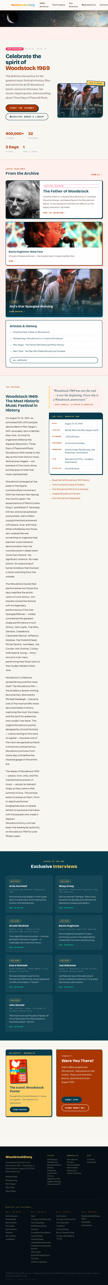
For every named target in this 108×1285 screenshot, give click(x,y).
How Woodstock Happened (64, 498)
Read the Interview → (54, 213)
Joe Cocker (61, 1216)
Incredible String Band (40, 1232)
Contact (90, 1159)
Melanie (9, 1232)
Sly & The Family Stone (40, 1255)
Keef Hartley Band (39, 1226)
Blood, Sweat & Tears (65, 1232)
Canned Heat (37, 1236)
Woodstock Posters (72, 1160)
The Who (35, 1258)
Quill (33, 1216)
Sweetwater (11, 1219)
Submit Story (71, 1099)
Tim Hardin (10, 1226)
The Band (60, 1226)
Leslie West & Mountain (41, 1242)
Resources (71, 1170)
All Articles (20, 360)
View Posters (19, 1109)
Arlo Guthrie (11, 1236)
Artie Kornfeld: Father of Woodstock (30, 332)
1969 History (52, 1159)
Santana (34, 1229)
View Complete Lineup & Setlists (67, 484)
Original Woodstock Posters (64, 493)
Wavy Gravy (11, 1191)
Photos (50, 1176)
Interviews (51, 1170)
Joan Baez (10, 1239)
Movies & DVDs (73, 1165)
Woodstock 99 (53, 1184)
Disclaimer (91, 1162)
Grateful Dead (37, 1239)
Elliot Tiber (10, 1187)
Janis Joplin (36, 1252)
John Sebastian (37, 1223)
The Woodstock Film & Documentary (68, 489)
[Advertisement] (54, 1133)
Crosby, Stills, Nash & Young (65, 1237)
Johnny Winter (62, 1229)
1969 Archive (44, 5)
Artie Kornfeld (11, 1177)
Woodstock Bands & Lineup (27, 116)
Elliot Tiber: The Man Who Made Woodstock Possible (37, 351)
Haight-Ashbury (54, 1181)
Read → (12, 261)
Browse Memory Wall (75, 1108)
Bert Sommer (11, 1223)
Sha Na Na (86, 1222)
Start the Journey (22, 107)
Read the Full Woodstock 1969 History (69, 480)
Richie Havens (12, 1216)
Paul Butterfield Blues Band (91, 1217)
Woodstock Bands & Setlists (54, 1163)
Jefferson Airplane (39, 1262)
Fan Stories (73, 5)
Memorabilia (89, 4)
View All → (96, 174)
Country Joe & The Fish (66, 1219)
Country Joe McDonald (41, 1219)
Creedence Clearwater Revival (41, 1247)
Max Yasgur (10, 1184)
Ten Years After (62, 1223)
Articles (50, 1167)
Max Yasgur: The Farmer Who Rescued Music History (37, 344)
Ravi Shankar (11, 1229)
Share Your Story (74, 1173)
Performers (58, 4)
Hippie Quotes (53, 1178)
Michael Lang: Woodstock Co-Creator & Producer (36, 338)
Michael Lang (11, 1180)
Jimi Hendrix (87, 1225)
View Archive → (17, 311)
